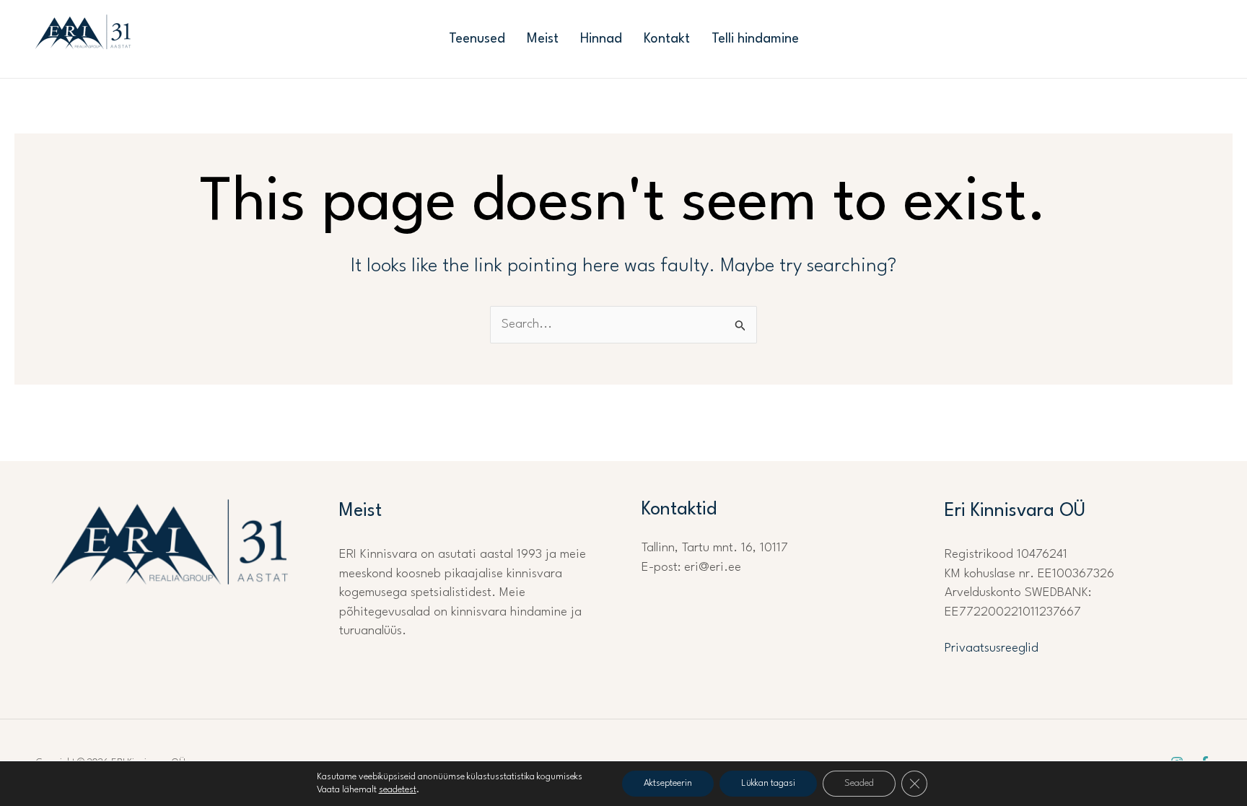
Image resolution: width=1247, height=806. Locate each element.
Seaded (859, 783)
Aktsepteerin (668, 783)
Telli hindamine (755, 38)
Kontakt (667, 38)
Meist (543, 38)
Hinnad (601, 38)
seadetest (397, 789)
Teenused (477, 38)
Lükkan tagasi (768, 783)
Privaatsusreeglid (991, 648)
